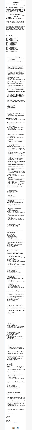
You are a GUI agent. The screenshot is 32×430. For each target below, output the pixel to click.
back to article (15, 422)
